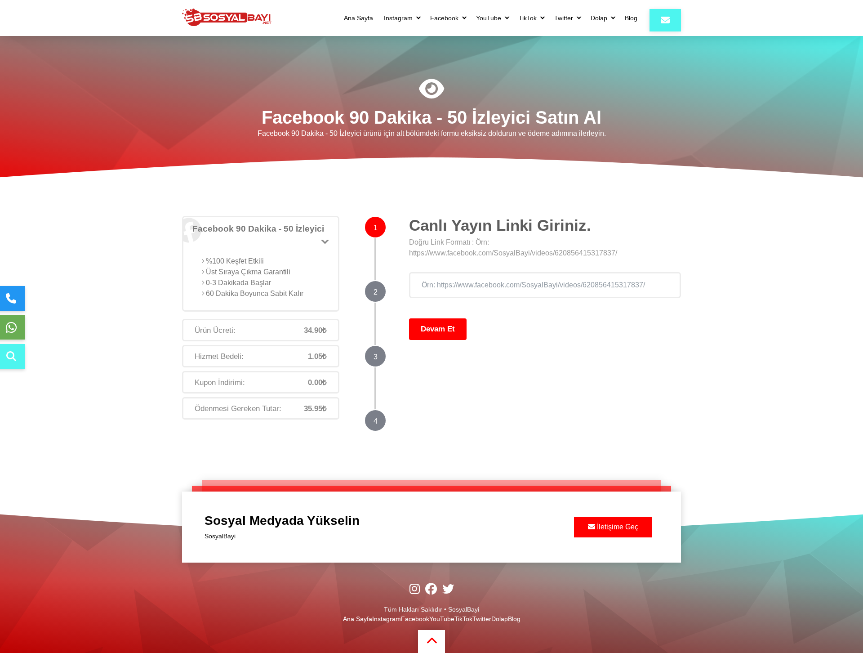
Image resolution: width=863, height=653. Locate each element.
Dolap (599, 18)
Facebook (444, 18)
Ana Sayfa (358, 18)
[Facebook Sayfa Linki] (431, 589)
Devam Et (438, 329)
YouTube (488, 18)
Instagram (398, 18)
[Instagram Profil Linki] (414, 589)
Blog (631, 18)
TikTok (528, 18)
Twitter (563, 18)
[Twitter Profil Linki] (448, 589)
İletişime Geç (616, 527)
